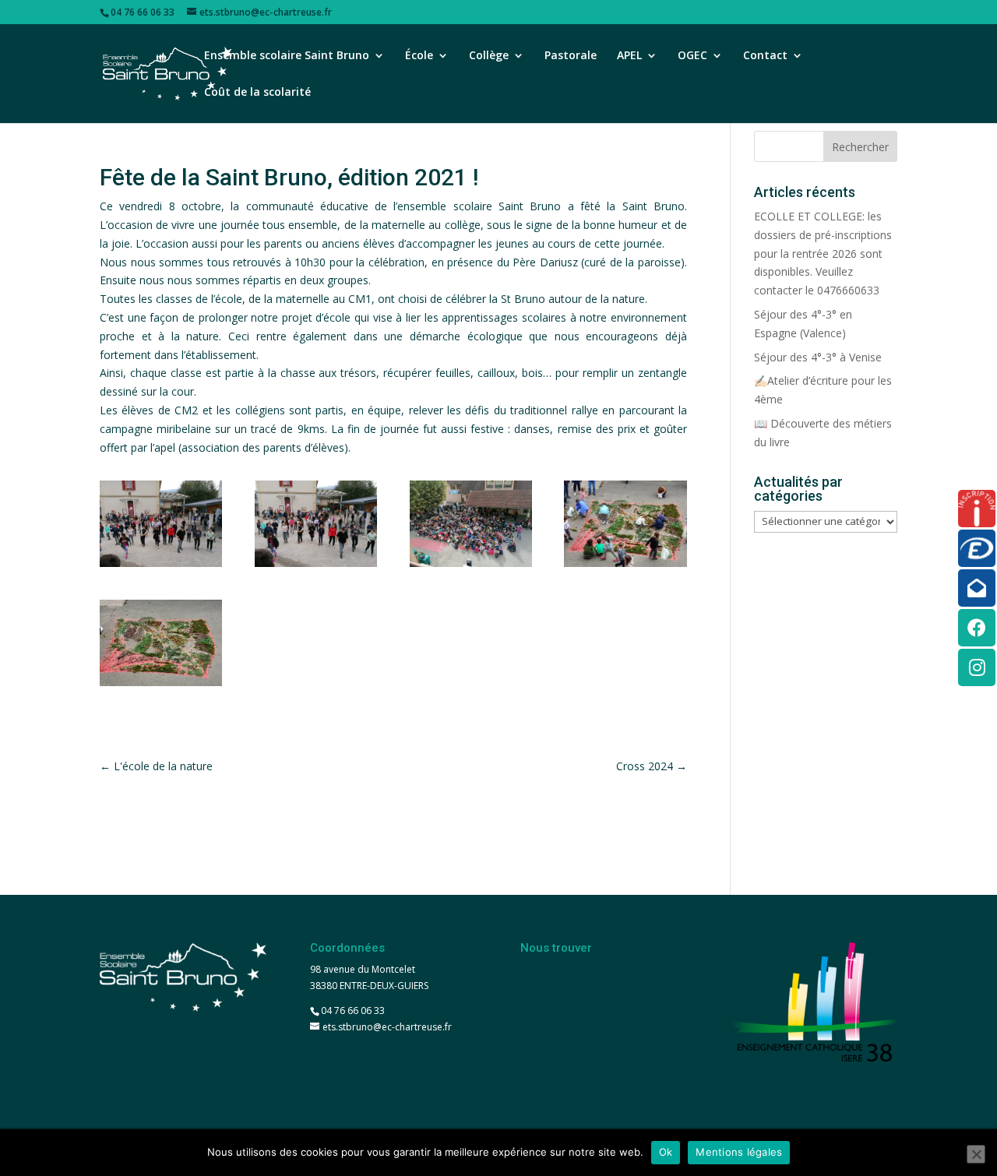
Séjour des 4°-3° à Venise (818, 357)
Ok (666, 1152)
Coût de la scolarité (257, 92)
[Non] (976, 1154)
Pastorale (570, 56)
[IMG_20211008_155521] (161, 566)
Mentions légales (739, 1152)
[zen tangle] (161, 685)
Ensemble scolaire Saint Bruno (286, 56)
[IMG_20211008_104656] (471, 566)
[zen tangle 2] (625, 566)
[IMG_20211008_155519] (316, 566)
